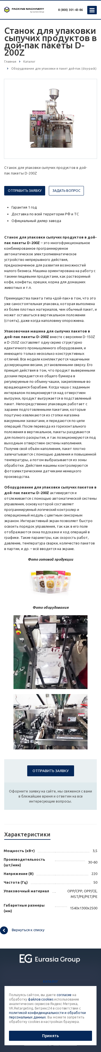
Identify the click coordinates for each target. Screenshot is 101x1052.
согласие (64, 995)
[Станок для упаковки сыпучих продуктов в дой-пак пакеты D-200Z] (50, 119)
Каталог (50, 981)
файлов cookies (40, 999)
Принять (50, 1036)
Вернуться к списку (28, 930)
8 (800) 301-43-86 (70, 9)
